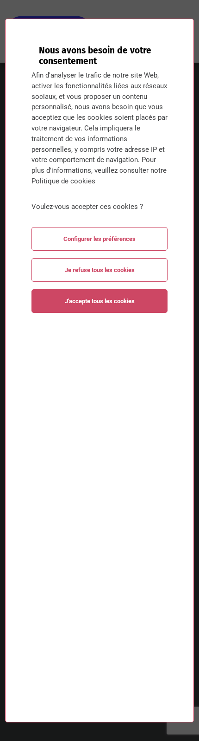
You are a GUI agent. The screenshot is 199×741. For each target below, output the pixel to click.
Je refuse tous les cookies (100, 269)
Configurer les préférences (99, 238)
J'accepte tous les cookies (100, 301)
